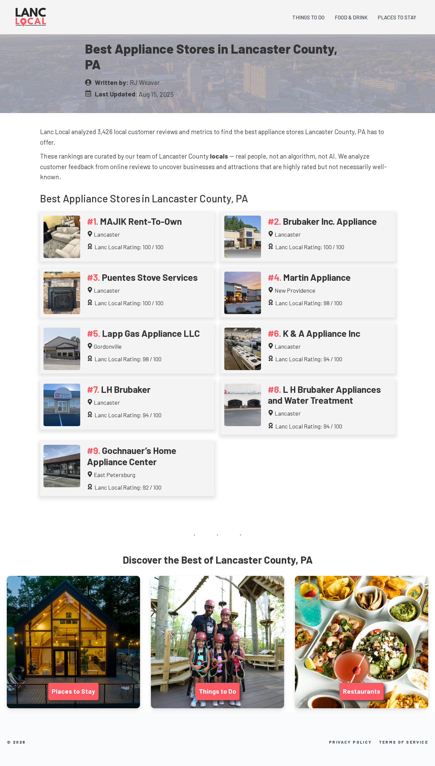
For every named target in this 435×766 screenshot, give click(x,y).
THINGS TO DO (308, 17)
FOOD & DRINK (351, 17)
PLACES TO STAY (397, 17)
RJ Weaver (145, 82)
